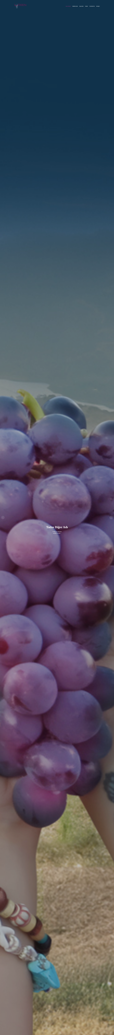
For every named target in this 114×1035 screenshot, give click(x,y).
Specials (81, 6)
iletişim (98, 6)
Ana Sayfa (68, 6)
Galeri (86, 6)
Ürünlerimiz (92, 6)
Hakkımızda (75, 6)
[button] (8, 517)
